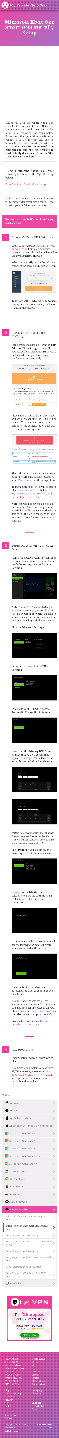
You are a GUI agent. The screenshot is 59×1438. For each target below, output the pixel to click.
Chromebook (39, 1381)
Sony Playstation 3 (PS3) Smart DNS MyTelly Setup (29, 1243)
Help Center (38, 1406)
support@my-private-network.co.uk (32, 1074)
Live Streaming (13, 1393)
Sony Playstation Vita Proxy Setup (24, 1267)
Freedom (9, 1396)
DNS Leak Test (12, 1384)
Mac (34, 1365)
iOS (33, 1368)
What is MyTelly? (13, 1378)
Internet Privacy (13, 1365)
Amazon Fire (38, 1384)
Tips (7, 1403)
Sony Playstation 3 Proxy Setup (22, 1235)
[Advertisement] (29, 76)
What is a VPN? (12, 1374)
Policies (51, 1428)
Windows (36, 1362)
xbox (7, 1095)
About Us (36, 1393)
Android (36, 1371)
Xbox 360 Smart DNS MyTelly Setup (25, 184)
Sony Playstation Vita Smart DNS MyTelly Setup (27, 1275)
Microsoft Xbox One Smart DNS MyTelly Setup (27, 1227)
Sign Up (10, 222)
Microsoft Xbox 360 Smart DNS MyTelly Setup (27, 1218)
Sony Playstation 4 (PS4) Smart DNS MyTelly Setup (29, 1259)
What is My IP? (12, 1381)
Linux (35, 1374)
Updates (9, 1406)
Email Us (36, 1409)
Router (35, 1378)
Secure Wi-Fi (11, 1362)
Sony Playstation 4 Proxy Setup (22, 1251)
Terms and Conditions (45, 1425)
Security (9, 1399)
